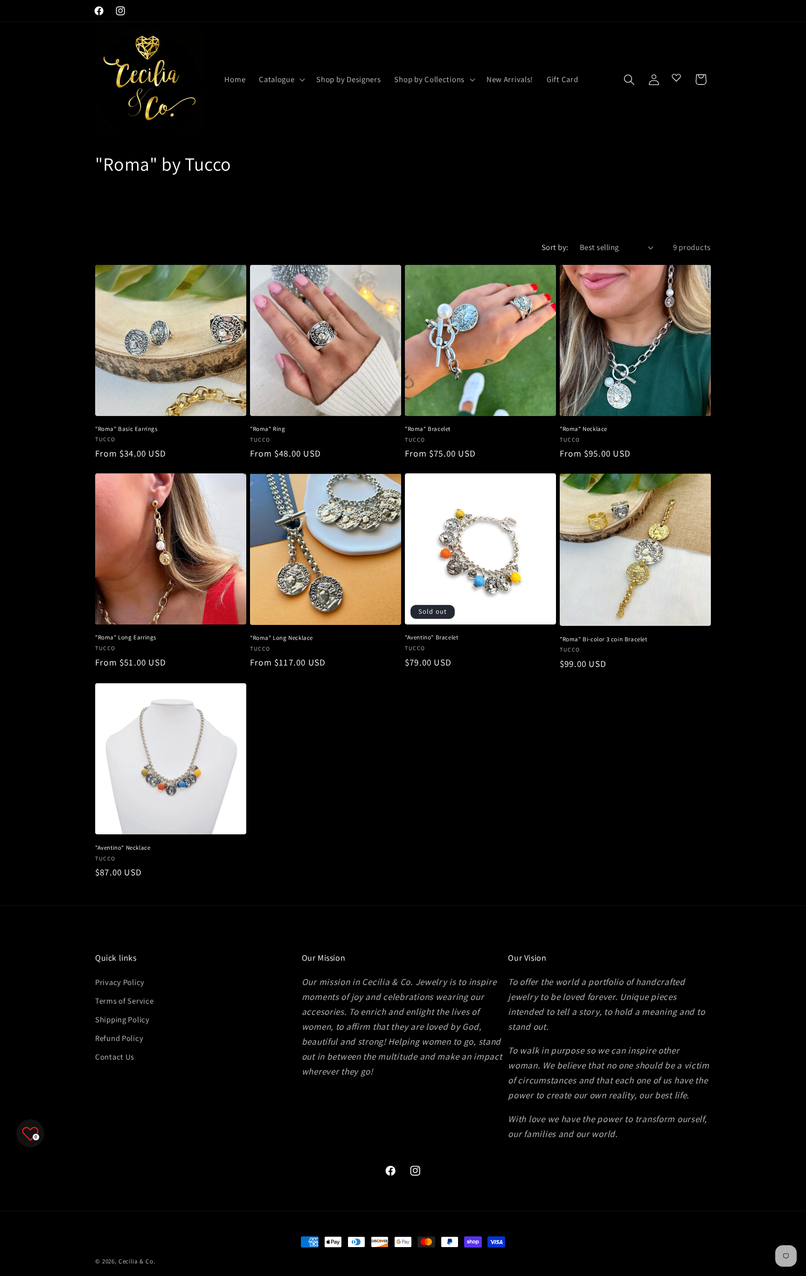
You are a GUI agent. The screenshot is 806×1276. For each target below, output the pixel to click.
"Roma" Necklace (583, 429)
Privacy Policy (120, 982)
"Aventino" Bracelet (431, 637)
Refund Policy (119, 1038)
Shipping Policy (122, 1019)
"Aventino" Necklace (122, 848)
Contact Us (114, 1057)
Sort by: (555, 247)
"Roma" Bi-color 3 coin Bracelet (603, 639)
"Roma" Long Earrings (125, 637)
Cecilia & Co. (136, 1261)
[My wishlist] (676, 77)
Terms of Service (124, 1001)
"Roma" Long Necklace (281, 638)
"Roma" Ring (267, 429)
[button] (281, 79)
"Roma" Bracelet (428, 429)
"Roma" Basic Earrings (126, 429)
